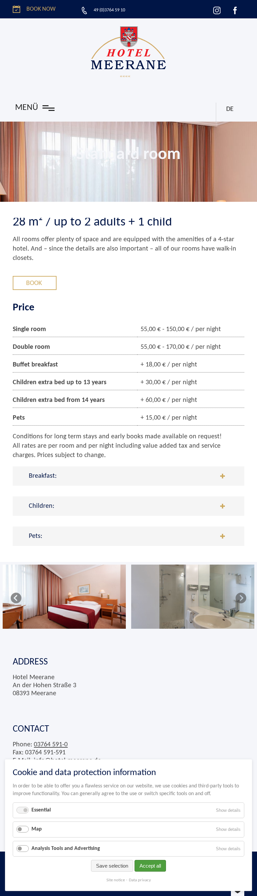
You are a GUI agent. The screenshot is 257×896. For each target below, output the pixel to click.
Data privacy (140, 880)
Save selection (112, 866)
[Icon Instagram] (217, 10)
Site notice (115, 880)
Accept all (150, 866)
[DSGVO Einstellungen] (238, 892)
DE (230, 109)
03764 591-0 (51, 744)
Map (36, 829)
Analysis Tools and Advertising (65, 848)
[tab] (128, 476)
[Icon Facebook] (235, 10)
